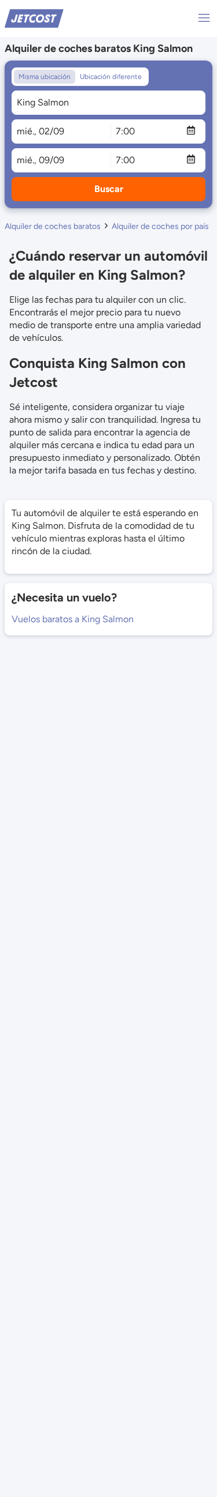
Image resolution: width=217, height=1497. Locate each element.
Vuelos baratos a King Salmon (73, 619)
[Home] (34, 17)
